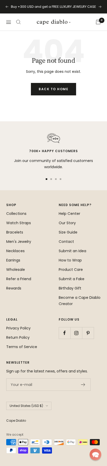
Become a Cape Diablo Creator (80, 300)
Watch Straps (18, 222)
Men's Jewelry (18, 241)
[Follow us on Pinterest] (88, 333)
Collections (16, 213)
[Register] (83, 384)
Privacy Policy (18, 328)
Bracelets (14, 232)
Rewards (13, 288)
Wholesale (15, 269)
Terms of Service (21, 346)
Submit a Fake (71, 278)
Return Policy (18, 337)
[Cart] (98, 22)
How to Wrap (70, 260)
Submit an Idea (72, 250)
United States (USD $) (26, 406)
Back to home (53, 89)
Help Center (69, 213)
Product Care (71, 269)
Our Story (67, 222)
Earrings (13, 260)
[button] (95, 454)
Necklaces (15, 250)
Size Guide (68, 232)
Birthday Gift (70, 288)
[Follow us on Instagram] (76, 333)
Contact (66, 241)
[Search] (18, 22)
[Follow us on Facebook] (64, 333)
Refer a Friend (18, 278)
